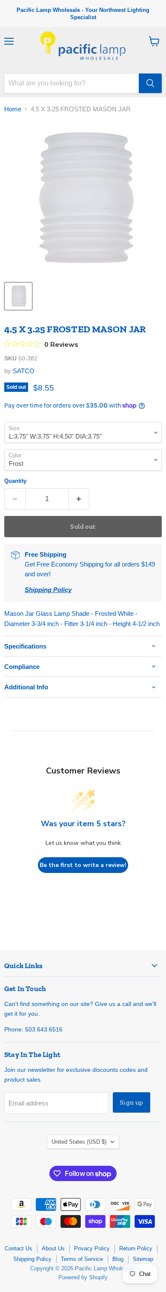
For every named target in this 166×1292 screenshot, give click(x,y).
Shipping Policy (32, 1259)
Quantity (15, 481)
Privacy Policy (92, 1248)
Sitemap (143, 1259)
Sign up (131, 1102)
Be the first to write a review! (83, 865)
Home (12, 109)
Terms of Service (82, 1259)
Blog (117, 1259)
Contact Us (18, 1248)
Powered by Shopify (83, 1277)
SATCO (23, 370)
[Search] (150, 83)
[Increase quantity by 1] (79, 499)
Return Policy (135, 1248)
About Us (53, 1248)
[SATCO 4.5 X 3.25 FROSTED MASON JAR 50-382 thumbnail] (18, 296)
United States (79, 1142)
